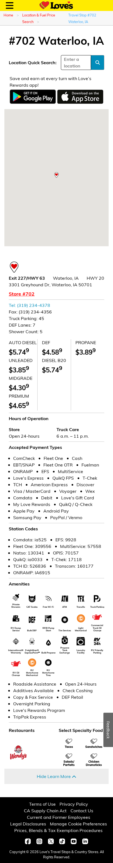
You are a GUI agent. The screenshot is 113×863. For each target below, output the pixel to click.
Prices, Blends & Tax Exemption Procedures (58, 830)
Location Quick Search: (32, 62)
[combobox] (64, 62)
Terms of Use (42, 804)
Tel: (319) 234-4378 (29, 305)
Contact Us (81, 810)
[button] (56, 175)
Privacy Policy (74, 804)
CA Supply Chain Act (45, 810)
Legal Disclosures (28, 824)
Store (14, 429)
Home (8, 15)
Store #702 (22, 293)
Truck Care (67, 429)
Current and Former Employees (58, 817)
